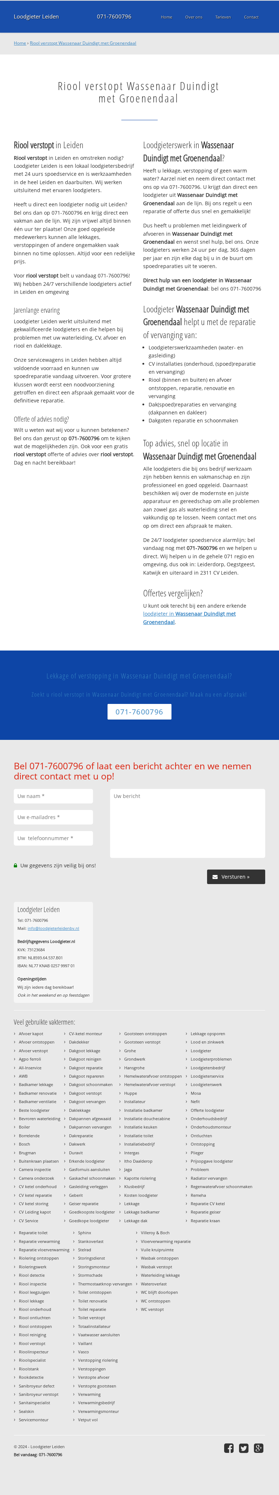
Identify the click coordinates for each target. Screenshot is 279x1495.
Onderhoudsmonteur (211, 1127)
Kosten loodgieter (141, 1195)
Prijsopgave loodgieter (212, 1161)
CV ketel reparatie (35, 1195)
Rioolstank (29, 1369)
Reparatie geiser (206, 1212)
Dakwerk (77, 1144)
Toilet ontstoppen (95, 1292)
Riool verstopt (32, 1343)
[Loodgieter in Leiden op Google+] (259, 1448)
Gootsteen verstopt (142, 1042)
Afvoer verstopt (33, 1050)
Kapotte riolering (140, 1178)
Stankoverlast (91, 1241)
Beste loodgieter (34, 1110)
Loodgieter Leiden (36, 16)
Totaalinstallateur (94, 1326)
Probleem (200, 1169)
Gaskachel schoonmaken (92, 1178)
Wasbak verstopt (156, 1266)
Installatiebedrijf (139, 1144)
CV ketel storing (33, 1203)
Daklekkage (79, 1110)
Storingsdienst (91, 1258)
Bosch (24, 1144)
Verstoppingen (92, 1369)
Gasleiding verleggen (88, 1186)
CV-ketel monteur (85, 1033)
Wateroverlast (154, 1284)
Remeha (198, 1195)
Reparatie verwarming (39, 1241)
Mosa (196, 1093)
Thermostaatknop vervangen (105, 1284)
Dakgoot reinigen (85, 1059)
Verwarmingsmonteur (98, 1411)
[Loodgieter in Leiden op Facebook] (229, 1448)
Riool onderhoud (35, 1309)
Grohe (130, 1050)
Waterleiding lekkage (160, 1275)
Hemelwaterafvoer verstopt (149, 1084)
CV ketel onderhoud (38, 1186)
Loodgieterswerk (206, 1084)
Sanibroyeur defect (36, 1386)
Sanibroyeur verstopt (38, 1394)
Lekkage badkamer (141, 1212)
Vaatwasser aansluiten (99, 1334)
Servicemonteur (33, 1419)
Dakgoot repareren (86, 1076)
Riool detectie (32, 1275)
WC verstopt (152, 1309)
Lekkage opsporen (208, 1033)
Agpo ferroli (30, 1059)
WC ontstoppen (155, 1301)
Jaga (128, 1169)
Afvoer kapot (31, 1033)
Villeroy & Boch (155, 1232)
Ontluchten (201, 1135)
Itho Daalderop (138, 1161)
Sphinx (84, 1232)
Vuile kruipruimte (157, 1249)
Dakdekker (79, 1042)
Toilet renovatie (92, 1301)
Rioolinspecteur (33, 1351)
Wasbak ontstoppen (160, 1258)
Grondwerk (134, 1059)
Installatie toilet (138, 1135)
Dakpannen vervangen (90, 1127)
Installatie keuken (140, 1127)
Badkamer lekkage (36, 1084)
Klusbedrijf (134, 1186)
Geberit (76, 1195)
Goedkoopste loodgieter (92, 1212)
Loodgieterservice (207, 1076)
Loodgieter (201, 1050)
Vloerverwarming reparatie (166, 1241)
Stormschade (90, 1275)
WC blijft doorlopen (159, 1292)
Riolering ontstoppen (39, 1258)
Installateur (134, 1101)
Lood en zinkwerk (207, 1042)
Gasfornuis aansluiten (89, 1169)
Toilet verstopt (91, 1317)
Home (20, 43)
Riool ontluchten (34, 1317)
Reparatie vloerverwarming (44, 1249)
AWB (23, 1076)
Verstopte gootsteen (97, 1386)
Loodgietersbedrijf (208, 1067)
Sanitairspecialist (34, 1402)
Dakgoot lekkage (84, 1050)
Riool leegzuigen (34, 1292)
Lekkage (132, 1203)
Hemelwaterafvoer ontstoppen (153, 1076)
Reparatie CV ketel (208, 1203)
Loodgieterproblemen (211, 1059)
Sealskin (26, 1411)
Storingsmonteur (94, 1266)
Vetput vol (88, 1419)
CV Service (28, 1220)
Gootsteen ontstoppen (145, 1033)
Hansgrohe (134, 1067)
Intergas (131, 1152)
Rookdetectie (31, 1377)
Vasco (83, 1351)
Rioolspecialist (32, 1360)
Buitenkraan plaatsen (39, 1161)
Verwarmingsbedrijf (96, 1402)
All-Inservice (30, 1067)
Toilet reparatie (92, 1309)
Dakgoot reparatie (86, 1067)
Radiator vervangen (209, 1178)
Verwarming (89, 1394)
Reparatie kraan (205, 1220)
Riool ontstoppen (35, 1326)
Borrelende (29, 1135)
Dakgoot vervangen (87, 1101)
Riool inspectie (32, 1284)
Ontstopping (203, 1144)
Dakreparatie (81, 1135)
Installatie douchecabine (147, 1118)
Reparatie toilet (33, 1232)
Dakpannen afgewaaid (90, 1118)
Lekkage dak (135, 1220)
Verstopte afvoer (93, 1377)
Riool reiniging (32, 1334)
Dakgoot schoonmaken (91, 1084)
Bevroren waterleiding (39, 1118)
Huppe (130, 1093)
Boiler (24, 1127)
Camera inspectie (35, 1169)
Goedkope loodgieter (89, 1220)
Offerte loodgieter (207, 1110)
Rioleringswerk (32, 1266)
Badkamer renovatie (38, 1093)
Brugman (27, 1152)
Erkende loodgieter (87, 1161)
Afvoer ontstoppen (36, 1042)
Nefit (195, 1101)
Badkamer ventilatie (37, 1101)
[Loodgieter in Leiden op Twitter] (244, 1448)
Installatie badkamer (143, 1110)
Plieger (197, 1152)
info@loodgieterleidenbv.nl (53, 928)
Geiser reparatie (83, 1203)
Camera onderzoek (36, 1178)
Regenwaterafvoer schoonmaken (221, 1186)
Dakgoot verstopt (85, 1093)
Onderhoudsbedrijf (209, 1118)
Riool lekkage (31, 1301)
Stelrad (84, 1249)
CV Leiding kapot (35, 1212)
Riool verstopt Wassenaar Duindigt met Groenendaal (83, 43)
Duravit (76, 1152)
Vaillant (85, 1343)
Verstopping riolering (98, 1360)
